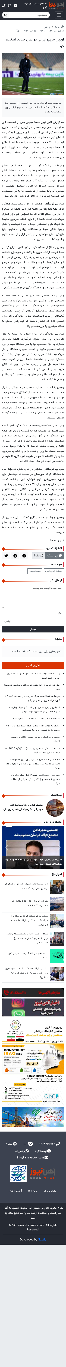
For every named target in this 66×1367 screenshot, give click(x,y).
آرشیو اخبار (15, 1191)
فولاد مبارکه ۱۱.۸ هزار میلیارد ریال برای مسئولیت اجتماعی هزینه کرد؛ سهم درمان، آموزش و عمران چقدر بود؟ (32, 764)
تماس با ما (49, 1191)
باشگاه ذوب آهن (53, 571)
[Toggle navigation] (59, 14)
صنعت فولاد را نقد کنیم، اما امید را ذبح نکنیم (36, 718)
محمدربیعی (35, 571)
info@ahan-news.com (31, 1158)
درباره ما (32, 1191)
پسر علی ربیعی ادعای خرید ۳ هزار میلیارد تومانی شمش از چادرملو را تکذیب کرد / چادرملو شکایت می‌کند (35, 779)
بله (25, 1143)
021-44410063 (47, 1144)
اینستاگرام (41, 1151)
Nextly (42, 1240)
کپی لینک (53, 555)
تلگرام (9, 1144)
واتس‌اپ (20, 1151)
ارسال (33, 629)
